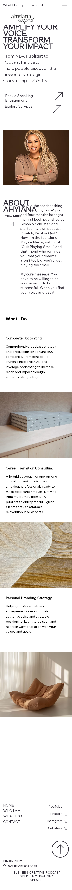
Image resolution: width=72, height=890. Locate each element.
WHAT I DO (12, 816)
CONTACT (11, 822)
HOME (8, 806)
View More (13, 216)
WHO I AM (12, 811)
